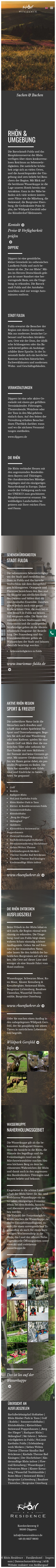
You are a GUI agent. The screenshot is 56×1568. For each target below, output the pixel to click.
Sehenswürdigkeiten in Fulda (26, 651)
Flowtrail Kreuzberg (21, 836)
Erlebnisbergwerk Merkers (24, 851)
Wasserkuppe (15, 978)
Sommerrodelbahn (20, 809)
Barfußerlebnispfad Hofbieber (26, 840)
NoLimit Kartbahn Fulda (23, 798)
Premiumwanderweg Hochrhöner (28, 843)
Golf (12, 787)
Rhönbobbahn (18, 813)
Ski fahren (29, 1436)
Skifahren (15, 824)
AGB (46, 1561)
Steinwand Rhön (35, 985)
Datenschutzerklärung (28, 1561)
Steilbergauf (41, 1565)
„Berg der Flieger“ (20, 817)
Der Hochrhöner (31, 1457)
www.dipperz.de (17, 436)
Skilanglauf (16, 821)
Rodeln (14, 791)
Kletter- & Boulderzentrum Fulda (28, 806)
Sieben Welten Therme (23, 847)
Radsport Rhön (18, 794)
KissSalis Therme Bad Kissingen (27, 858)
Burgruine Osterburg (28, 996)
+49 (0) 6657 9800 (28, 1538)
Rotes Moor (15, 1475)
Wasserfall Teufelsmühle (29, 1472)
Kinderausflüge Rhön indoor (25, 862)
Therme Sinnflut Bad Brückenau (28, 855)
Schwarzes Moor (33, 978)
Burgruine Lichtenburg (20, 989)
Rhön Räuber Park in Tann (24, 802)
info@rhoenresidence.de (28, 1535)
